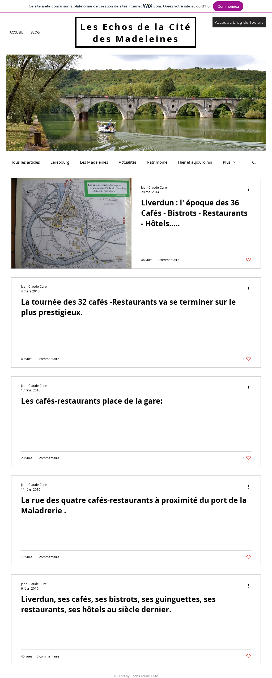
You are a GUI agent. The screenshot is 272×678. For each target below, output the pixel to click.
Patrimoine (157, 162)
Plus (227, 162)
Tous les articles (25, 162)
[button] (254, 163)
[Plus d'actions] (250, 189)
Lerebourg (59, 162)
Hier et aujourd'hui (195, 162)
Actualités (128, 162)
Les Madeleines (94, 162)
